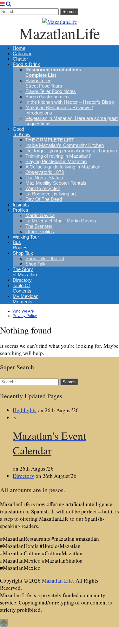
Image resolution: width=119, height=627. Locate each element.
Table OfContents (22, 288)
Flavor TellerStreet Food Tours (43, 83)
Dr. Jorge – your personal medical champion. (71, 150)
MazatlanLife (59, 33)
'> (49, 436)
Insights (21, 204)
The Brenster (38, 226)
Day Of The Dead (43, 199)
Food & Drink (26, 64)
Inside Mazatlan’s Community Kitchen (64, 145)
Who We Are (23, 311)
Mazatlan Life (57, 580)
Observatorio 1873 (44, 172)
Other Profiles (39, 231)
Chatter (20, 59)
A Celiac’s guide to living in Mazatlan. (63, 166)
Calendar (22, 53)
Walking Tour (26, 237)
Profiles (20, 210)
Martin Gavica (40, 215)
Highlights (24, 410)
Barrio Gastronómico (47, 96)
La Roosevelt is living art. (51, 193)
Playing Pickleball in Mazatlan (56, 161)
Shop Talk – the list (44, 258)
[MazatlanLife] (59, 20)
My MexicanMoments (25, 299)
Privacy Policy (25, 316)
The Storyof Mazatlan (25, 272)
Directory (22, 280)
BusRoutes (20, 245)
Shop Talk (23, 253)
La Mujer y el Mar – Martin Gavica (60, 220)
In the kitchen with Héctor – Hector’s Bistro (69, 102)
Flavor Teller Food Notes (50, 91)
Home (19, 48)
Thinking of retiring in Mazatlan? (58, 156)
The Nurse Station (44, 177)
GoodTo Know (21, 131)
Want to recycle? (42, 188)
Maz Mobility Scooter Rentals (55, 183)
